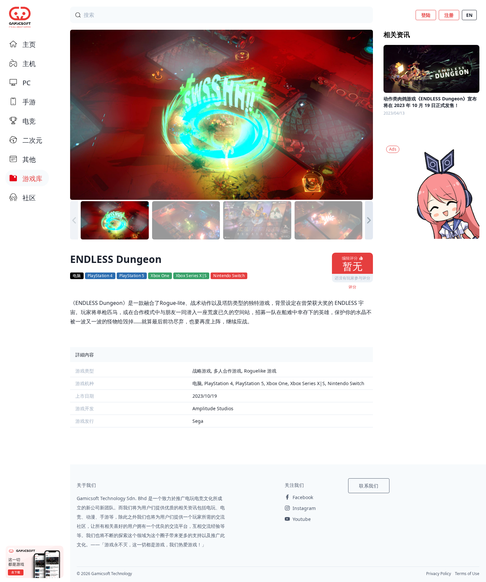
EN (469, 15)
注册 (449, 15)
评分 (352, 287)
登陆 (425, 15)
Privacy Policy (438, 573)
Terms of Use (467, 573)
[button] (369, 220)
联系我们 (369, 486)
